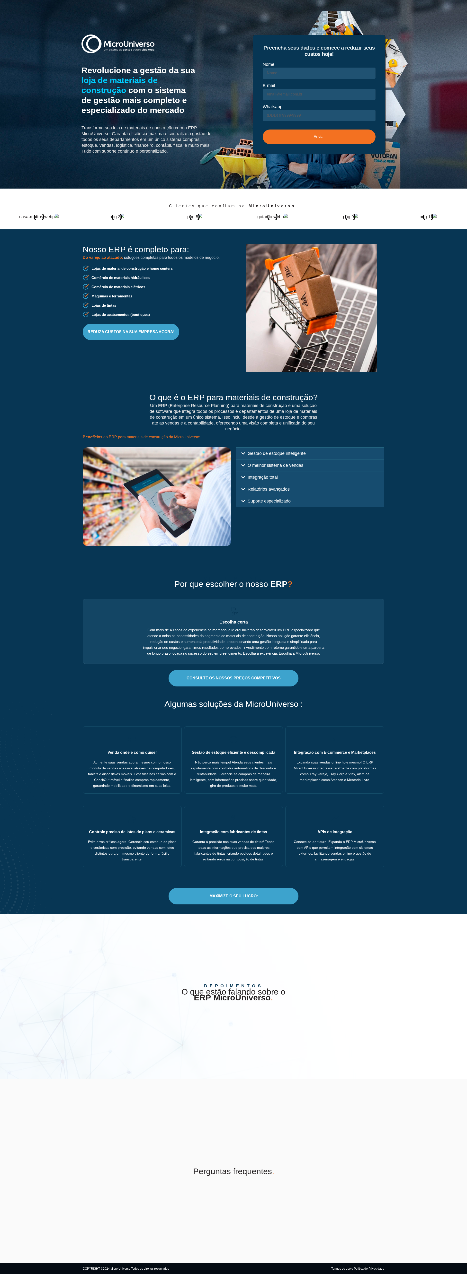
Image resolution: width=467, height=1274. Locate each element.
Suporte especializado (269, 501)
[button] (310, 453)
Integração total (263, 477)
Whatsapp (272, 106)
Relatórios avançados (269, 489)
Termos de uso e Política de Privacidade (357, 1268)
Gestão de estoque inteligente (277, 453)
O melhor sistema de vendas (275, 465)
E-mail (269, 85)
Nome (268, 64)
